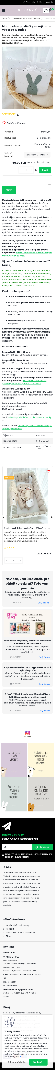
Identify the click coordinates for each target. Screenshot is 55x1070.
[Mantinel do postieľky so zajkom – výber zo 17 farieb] (27, 78)
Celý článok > (44, 603)
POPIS (9, 190)
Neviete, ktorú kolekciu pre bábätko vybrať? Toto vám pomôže (28, 584)
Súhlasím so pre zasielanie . (28, 855)
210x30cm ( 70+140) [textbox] (36, 154)
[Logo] (27, 10)
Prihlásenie (30, 2)
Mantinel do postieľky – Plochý (26, 18)
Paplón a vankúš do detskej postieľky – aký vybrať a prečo (27, 669)
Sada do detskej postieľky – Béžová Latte (27, 528)
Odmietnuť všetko (17, 1062)
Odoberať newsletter (20, 839)
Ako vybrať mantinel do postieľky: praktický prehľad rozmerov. (24, 382)
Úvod (4, 18)
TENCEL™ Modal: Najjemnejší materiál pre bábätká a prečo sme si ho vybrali (27, 696)
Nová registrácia (46, 2)
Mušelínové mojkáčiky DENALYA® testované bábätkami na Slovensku (27, 642)
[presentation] (3, 517)
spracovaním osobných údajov (32, 854)
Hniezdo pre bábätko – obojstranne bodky (29, 417)
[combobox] (37, 155)
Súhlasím (38, 1062)
